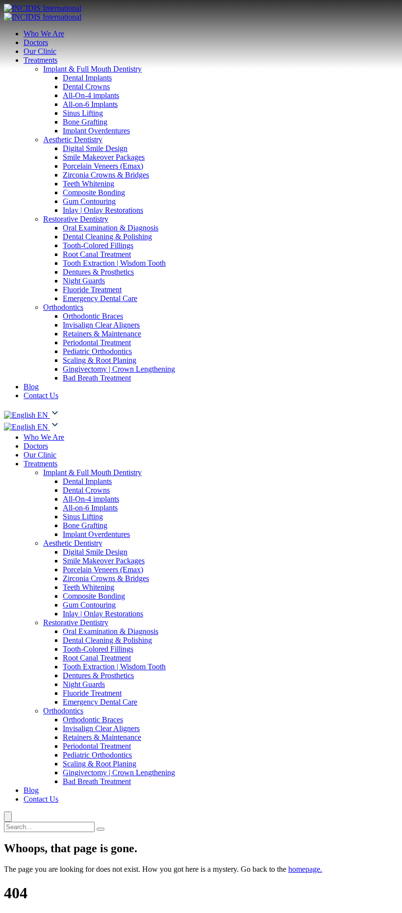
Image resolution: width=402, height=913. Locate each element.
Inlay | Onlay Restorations (103, 210)
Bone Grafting (85, 122)
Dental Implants (87, 78)
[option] (27, 427)
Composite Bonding (94, 192)
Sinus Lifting (83, 113)
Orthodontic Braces (93, 316)
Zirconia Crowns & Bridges (106, 175)
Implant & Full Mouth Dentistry (92, 69)
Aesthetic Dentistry (72, 139)
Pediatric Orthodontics (97, 351)
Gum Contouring (89, 201)
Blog (31, 386)
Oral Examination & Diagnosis (110, 228)
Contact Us (41, 395)
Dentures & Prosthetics (98, 272)
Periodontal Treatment (97, 342)
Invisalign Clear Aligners (101, 325)
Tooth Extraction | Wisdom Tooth (114, 263)
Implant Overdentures (96, 131)
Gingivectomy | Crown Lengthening (119, 369)
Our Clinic (40, 51)
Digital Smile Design (95, 148)
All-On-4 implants (91, 95)
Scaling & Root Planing (99, 360)
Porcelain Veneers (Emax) (103, 166)
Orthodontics (63, 307)
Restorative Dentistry (75, 219)
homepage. (305, 869)
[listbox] (201, 425)
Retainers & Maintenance (102, 334)
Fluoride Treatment (92, 289)
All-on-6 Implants (90, 104)
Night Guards (84, 281)
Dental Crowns (86, 86)
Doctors (36, 42)
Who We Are (44, 33)
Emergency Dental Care (100, 298)
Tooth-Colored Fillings (98, 245)
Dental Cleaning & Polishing (107, 236)
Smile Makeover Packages (104, 157)
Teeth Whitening (88, 183)
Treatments (40, 60)
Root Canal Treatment (97, 254)
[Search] (100, 829)
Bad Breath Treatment (97, 378)
